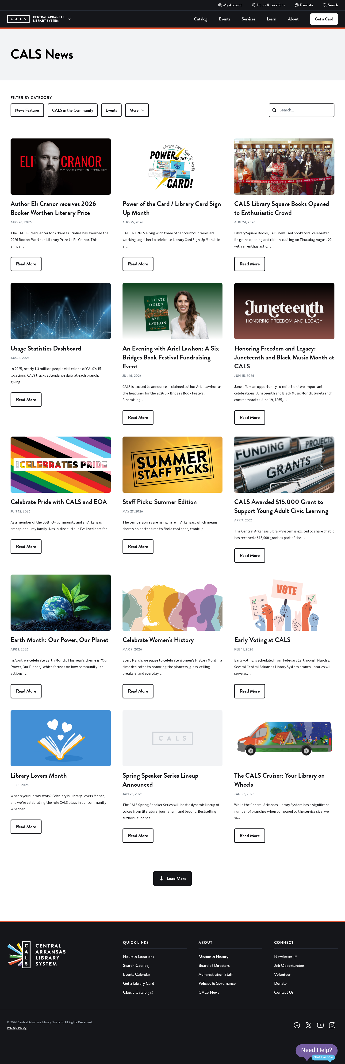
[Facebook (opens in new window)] (297, 1025)
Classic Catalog (136, 992)
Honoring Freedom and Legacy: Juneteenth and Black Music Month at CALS (284, 357)
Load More (176, 878)
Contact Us (283, 992)
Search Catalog (136, 965)
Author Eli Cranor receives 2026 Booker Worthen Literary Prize (53, 208)
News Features (27, 110)
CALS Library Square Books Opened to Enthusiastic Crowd (281, 208)
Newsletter (283, 957)
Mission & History (213, 957)
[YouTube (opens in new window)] (320, 1025)
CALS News (209, 992)
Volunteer (282, 974)
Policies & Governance (217, 983)
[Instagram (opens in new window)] (332, 1025)
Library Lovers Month (39, 775)
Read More (26, 263)
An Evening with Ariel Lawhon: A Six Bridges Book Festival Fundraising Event (171, 357)
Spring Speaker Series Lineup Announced (160, 780)
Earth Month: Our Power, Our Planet (59, 640)
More (134, 110)
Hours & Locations (138, 957)
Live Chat (316, 1053)
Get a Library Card (138, 983)
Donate (280, 983)
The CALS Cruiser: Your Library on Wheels (279, 780)
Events (111, 110)
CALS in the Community (72, 110)
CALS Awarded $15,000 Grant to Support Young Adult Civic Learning (281, 506)
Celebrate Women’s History (158, 640)
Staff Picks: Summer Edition (160, 502)
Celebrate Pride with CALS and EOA (59, 502)
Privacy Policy (17, 1028)
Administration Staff (216, 974)
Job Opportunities (289, 965)
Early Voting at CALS (262, 640)
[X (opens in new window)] (308, 1025)
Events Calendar (136, 974)
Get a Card (324, 19)
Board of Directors (214, 965)
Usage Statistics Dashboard (46, 348)
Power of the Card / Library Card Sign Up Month (172, 208)
